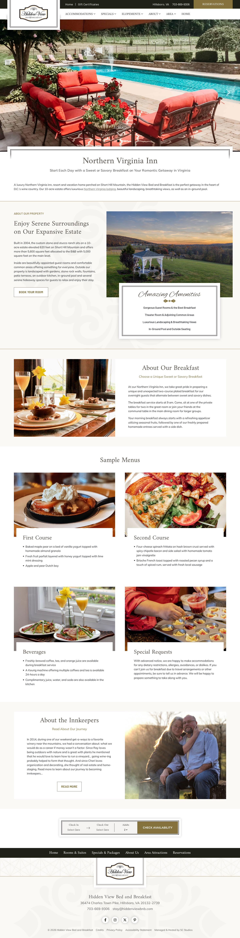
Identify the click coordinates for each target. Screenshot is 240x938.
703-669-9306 (181, 4)
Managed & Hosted (165, 929)
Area (169, 14)
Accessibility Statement (138, 929)
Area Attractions (155, 853)
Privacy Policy (114, 929)
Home (69, 4)
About (153, 14)
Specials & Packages (106, 853)
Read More (69, 786)
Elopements (131, 14)
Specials (107, 14)
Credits (100, 929)
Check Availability (157, 827)
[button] (12, 85)
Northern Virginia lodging (100, 189)
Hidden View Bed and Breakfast (33, 13)
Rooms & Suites (75, 853)
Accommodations (79, 14)
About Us (132, 853)
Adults (125, 824)
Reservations (213, 4)
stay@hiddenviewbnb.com (133, 909)
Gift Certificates (88, 4)
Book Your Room (31, 292)
